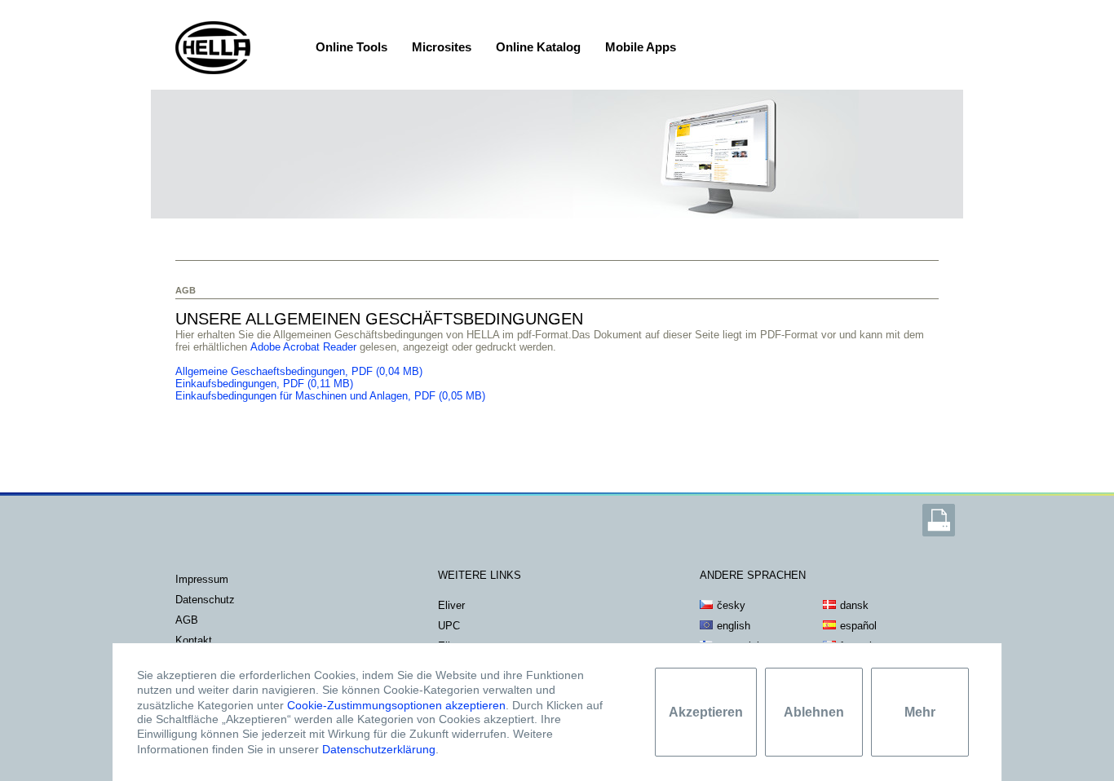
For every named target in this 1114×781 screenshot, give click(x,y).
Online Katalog (538, 47)
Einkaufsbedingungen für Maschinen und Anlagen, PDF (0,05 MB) (330, 396)
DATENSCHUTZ (205, 599)
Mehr (919, 712)
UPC (449, 626)
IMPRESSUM (201, 579)
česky (731, 605)
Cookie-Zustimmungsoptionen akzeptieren (396, 704)
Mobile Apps (640, 47)
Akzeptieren (706, 712)
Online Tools (351, 47)
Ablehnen (814, 712)
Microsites (441, 47)
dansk (854, 605)
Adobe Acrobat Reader (303, 347)
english (733, 626)
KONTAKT (193, 640)
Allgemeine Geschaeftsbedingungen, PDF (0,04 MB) (300, 371)
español (858, 626)
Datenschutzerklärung (378, 749)
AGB (186, 620)
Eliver (451, 605)
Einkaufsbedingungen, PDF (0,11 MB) (264, 383)
